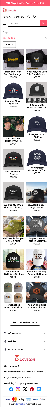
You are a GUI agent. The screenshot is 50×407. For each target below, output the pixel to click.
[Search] (43, 23)
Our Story (19, 17)
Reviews (7, 17)
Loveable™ (21, 403)
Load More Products (25, 322)
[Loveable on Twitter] (25, 390)
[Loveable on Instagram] (18, 390)
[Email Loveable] (39, 390)
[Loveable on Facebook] (11, 390)
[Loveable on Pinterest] (32, 390)
